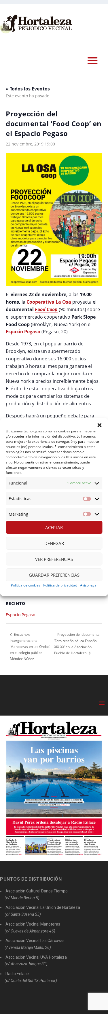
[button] (99, 425)
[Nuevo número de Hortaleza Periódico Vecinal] (54, 788)
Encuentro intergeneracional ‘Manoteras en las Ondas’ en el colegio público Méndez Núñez (30, 646)
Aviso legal (88, 585)
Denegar (54, 543)
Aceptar (54, 527)
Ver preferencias (54, 559)
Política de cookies (25, 585)
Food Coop (46, 309)
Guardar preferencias (54, 575)
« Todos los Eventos (28, 89)
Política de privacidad (60, 585)
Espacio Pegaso (20, 614)
